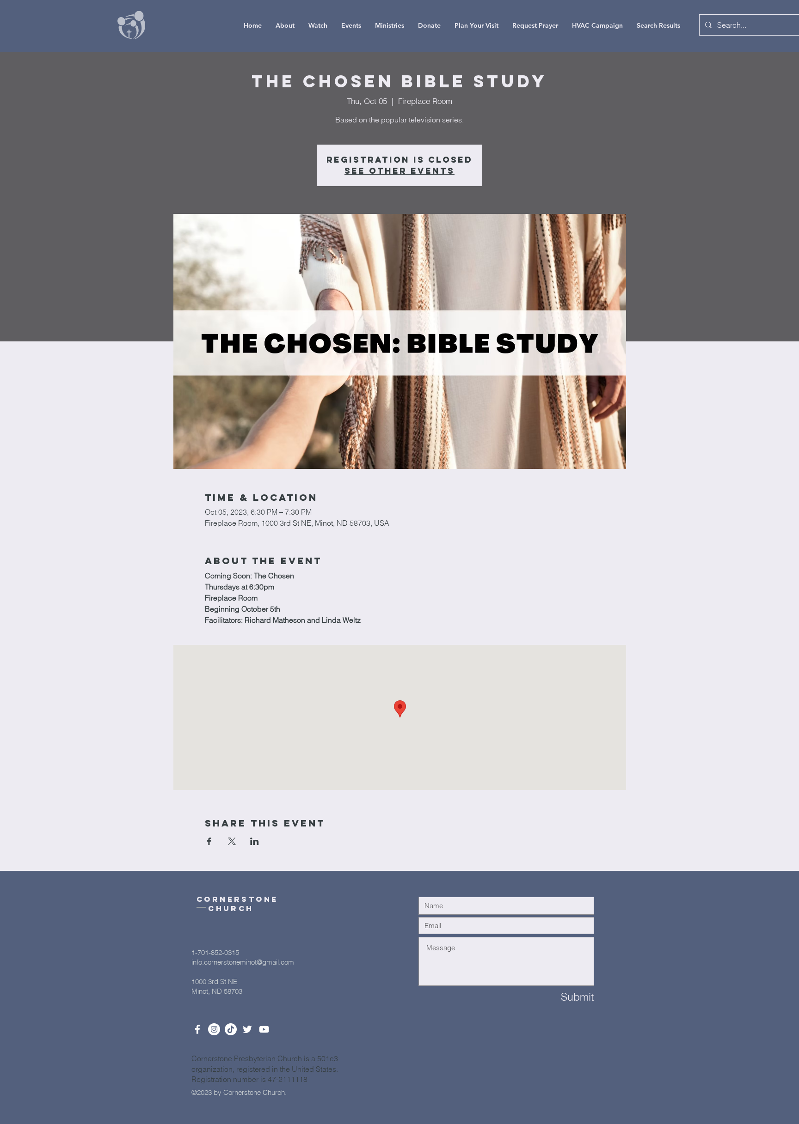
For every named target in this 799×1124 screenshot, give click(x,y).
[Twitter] (247, 1029)
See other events (399, 170)
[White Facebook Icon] (197, 1029)
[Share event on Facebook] (209, 841)
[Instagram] (214, 1029)
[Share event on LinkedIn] (254, 841)
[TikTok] (231, 1029)
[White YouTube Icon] (264, 1029)
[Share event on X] (231, 841)
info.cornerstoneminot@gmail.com (242, 962)
